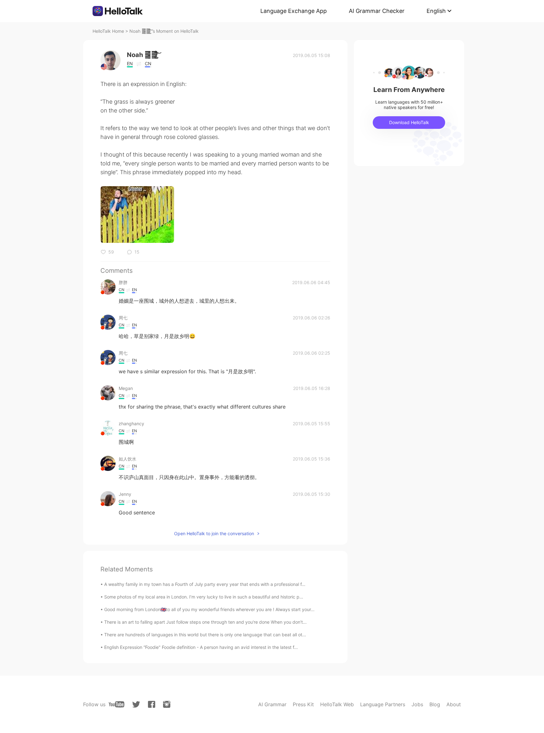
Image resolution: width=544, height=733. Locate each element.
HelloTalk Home (108, 31)
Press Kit (303, 704)
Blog (434, 704)
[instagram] (166, 704)
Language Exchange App (293, 11)
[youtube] (116, 704)
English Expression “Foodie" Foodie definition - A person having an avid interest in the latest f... (201, 647)
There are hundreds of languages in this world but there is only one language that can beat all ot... (205, 634)
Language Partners (382, 704)
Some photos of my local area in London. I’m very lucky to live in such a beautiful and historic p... (203, 596)
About (453, 704)
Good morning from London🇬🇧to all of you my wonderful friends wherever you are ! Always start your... (209, 609)
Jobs (417, 704)
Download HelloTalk (409, 122)
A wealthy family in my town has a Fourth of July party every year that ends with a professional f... (204, 584)
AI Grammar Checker (377, 11)
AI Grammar (272, 704)
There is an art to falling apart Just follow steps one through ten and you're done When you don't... (205, 622)
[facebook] (151, 704)
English (436, 11)
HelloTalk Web (337, 704)
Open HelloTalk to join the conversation (214, 533)
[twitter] (136, 704)
